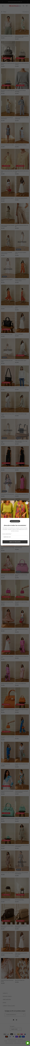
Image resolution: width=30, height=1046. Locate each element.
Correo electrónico (7, 534)
